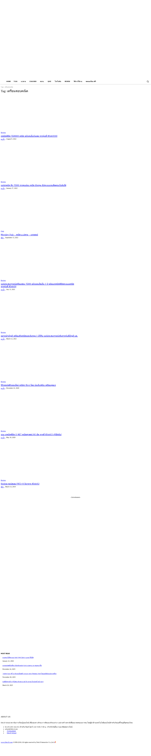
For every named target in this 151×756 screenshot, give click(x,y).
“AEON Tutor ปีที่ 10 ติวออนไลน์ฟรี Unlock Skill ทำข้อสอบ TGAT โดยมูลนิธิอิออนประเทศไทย (29, 674)
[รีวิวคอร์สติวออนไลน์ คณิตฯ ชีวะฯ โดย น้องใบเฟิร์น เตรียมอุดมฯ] (39, 363)
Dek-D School (11, 733)
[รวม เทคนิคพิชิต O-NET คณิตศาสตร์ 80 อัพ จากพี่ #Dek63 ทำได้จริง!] (39, 412)
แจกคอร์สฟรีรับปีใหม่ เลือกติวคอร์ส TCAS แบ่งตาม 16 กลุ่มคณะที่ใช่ (22, 665)
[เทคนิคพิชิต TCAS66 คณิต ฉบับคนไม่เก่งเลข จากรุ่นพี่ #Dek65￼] (39, 114)
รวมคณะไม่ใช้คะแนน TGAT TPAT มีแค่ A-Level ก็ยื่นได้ (17, 657)
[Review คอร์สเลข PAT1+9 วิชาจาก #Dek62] (39, 462)
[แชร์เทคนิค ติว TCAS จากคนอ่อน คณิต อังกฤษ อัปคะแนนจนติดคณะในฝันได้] (39, 163)
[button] (147, 81)
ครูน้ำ (3, 139)
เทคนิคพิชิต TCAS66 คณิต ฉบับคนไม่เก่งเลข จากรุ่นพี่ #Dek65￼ (29, 136)
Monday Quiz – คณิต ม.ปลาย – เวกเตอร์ (19, 235)
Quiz (2, 231)
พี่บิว (2, 238)
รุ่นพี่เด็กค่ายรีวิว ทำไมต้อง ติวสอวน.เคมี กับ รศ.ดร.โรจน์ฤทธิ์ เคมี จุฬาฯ (22, 682)
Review (3, 132)
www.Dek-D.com (7, 742)
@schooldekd (11, 731)
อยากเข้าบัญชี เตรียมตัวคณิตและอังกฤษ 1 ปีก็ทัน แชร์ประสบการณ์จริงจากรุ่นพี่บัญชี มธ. (39, 336)
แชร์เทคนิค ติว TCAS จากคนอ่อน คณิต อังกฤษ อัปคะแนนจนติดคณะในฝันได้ (33, 185)
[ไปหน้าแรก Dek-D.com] (6, 740)
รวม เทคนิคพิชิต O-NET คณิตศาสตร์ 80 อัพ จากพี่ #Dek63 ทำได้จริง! (31, 435)
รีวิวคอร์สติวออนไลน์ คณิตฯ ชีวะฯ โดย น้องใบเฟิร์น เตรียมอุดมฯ (28, 385)
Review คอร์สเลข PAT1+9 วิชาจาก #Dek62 (20, 484)
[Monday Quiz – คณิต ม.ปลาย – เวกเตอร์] (39, 213)
